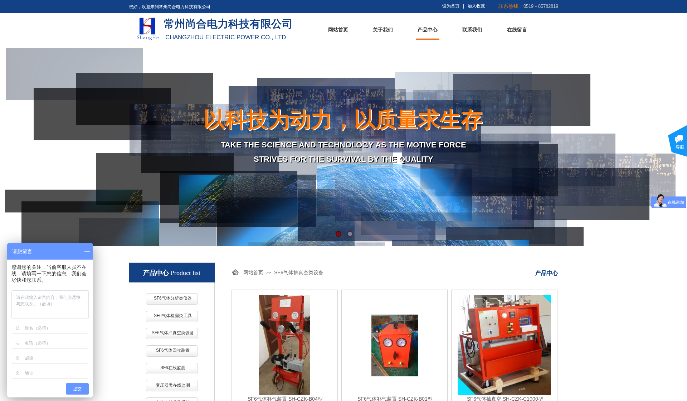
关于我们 (383, 29)
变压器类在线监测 (173, 385)
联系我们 (472, 29)
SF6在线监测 (172, 367)
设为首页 (450, 6)
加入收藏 (476, 6)
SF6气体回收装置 (173, 350)
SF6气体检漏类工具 (173, 315)
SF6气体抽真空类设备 (298, 272)
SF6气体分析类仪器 (173, 298)
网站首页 (338, 29)
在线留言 (517, 29)
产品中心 (428, 29)
